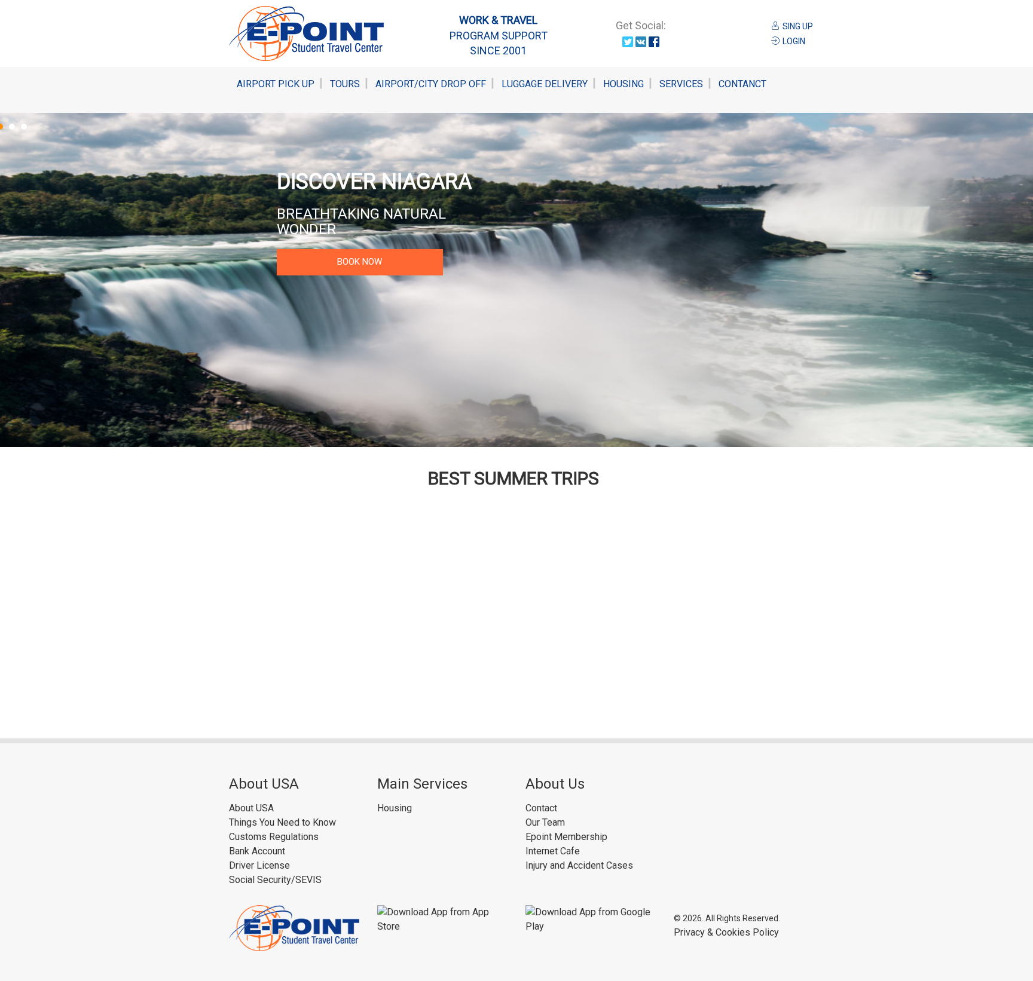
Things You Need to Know (282, 822)
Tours (345, 84)
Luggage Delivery (545, 84)
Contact (541, 808)
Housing (623, 84)
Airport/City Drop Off (430, 84)
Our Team (545, 822)
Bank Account (257, 851)
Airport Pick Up (275, 84)
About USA (251, 808)
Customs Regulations (274, 836)
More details (359, 246)
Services (681, 84)
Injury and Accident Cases (579, 865)
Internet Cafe (552, 851)
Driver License (259, 865)
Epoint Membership (566, 836)
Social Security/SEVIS (275, 879)
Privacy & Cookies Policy (726, 932)
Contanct (742, 84)
